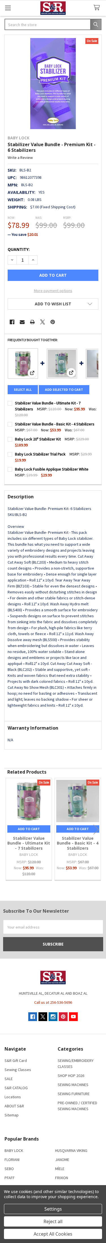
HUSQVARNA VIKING (71, 1150)
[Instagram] (53, 1016)
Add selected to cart (64, 389)
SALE (9, 1078)
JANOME (62, 1159)
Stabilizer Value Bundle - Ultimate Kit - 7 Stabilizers (28, 843)
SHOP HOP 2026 (71, 1075)
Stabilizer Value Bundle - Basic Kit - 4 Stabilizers (54, 424)
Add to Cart (29, 829)
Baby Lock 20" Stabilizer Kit (38, 439)
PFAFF (10, 1177)
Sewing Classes (18, 1069)
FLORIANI (12, 1159)
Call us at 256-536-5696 (53, 1002)
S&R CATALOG (16, 1087)
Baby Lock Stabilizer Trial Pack (40, 454)
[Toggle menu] (8, 8)
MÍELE (59, 1168)
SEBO (9, 1168)
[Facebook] (12, 322)
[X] (42, 322)
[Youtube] (73, 1016)
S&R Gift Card (16, 1060)
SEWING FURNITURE (74, 1093)
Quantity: (19, 249)
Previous (10, 829)
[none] (53, 83)
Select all (23, 389)
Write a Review (20, 157)
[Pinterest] (52, 322)
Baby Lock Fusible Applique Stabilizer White (51, 469)
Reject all (53, 1221)
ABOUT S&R (14, 1105)
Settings (53, 1209)
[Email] (22, 322)
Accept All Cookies (53, 1234)
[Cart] (98, 8)
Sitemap (12, 1115)
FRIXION (61, 1177)
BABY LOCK (14, 1150)
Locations (13, 1096)
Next (96, 829)
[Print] (32, 322)
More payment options (53, 290)
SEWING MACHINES (73, 1084)
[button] (53, 304)
